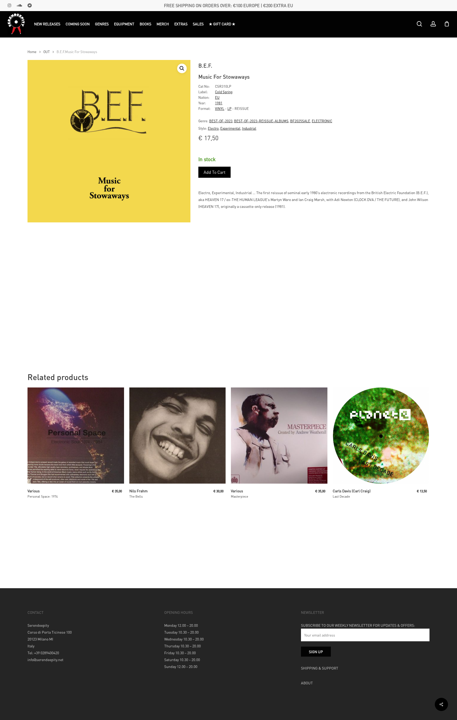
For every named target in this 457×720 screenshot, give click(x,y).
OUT (46, 52)
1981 (218, 103)
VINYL (219, 108)
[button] (182, 68)
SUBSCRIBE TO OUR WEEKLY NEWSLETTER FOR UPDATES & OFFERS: (358, 625)
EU (217, 97)
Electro (213, 128)
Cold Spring (223, 92)
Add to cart (214, 172)
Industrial (249, 128)
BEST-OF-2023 (220, 121)
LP (229, 108)
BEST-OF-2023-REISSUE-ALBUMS (261, 121)
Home (32, 52)
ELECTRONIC (322, 121)
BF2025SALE (300, 121)
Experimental (230, 128)
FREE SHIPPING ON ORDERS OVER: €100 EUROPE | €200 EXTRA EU (228, 5)
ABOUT (307, 682)
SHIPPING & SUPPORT (319, 668)
